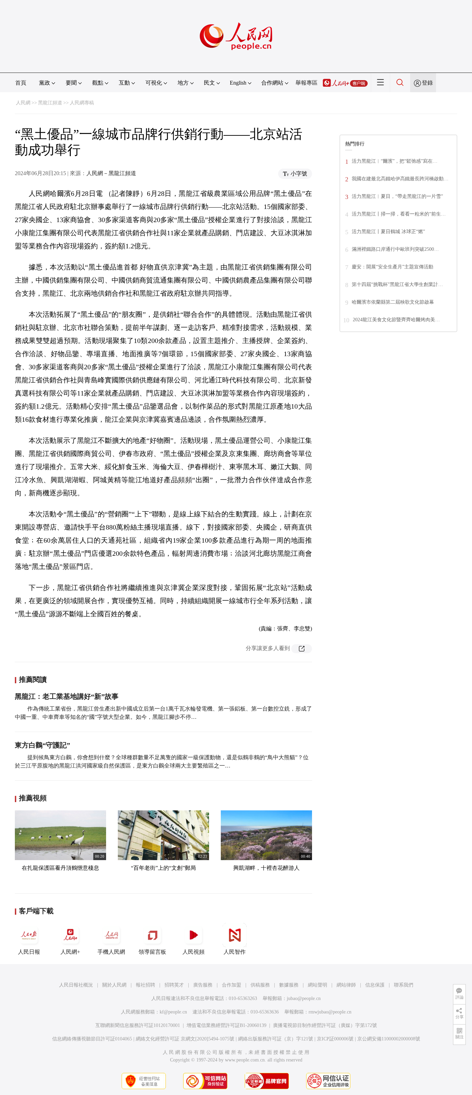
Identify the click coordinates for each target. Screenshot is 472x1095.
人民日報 (29, 952)
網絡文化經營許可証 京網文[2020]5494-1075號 (185, 1038)
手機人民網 (111, 952)
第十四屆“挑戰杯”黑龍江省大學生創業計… (397, 284)
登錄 (427, 83)
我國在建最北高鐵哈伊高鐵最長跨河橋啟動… (400, 178)
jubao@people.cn (304, 998)
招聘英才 (174, 985)
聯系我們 (403, 985)
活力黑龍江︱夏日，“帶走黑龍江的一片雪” (397, 196)
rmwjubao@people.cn (330, 1012)
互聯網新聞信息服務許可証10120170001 (137, 1025)
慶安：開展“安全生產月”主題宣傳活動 (392, 266)
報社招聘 (145, 985)
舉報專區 (306, 83)
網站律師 (346, 985)
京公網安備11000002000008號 (388, 1038)
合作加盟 (231, 985)
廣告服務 (203, 985)
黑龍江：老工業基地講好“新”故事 (67, 696)
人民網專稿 (82, 102)
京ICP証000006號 (335, 1038)
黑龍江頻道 (50, 102)
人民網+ (70, 952)
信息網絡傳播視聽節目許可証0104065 (92, 1038)
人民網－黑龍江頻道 (111, 173)
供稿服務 (260, 985)
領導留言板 (152, 952)
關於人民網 (114, 985)
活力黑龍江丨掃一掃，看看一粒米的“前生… (399, 214)
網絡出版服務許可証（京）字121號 (275, 1038)
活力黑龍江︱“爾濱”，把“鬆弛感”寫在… (394, 161)
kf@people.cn (173, 1012)
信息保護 (375, 985)
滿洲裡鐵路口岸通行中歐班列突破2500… (395, 249)
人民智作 (235, 952)
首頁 (20, 83)
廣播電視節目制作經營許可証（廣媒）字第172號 (325, 1025)
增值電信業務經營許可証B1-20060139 (226, 1025)
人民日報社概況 (76, 985)
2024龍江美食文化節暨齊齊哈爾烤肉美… (396, 319)
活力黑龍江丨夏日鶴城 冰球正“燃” (388, 231)
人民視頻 (193, 952)
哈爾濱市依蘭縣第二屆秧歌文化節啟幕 (393, 302)
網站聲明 (317, 985)
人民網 (23, 102)
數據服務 (289, 985)
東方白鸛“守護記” (42, 745)
